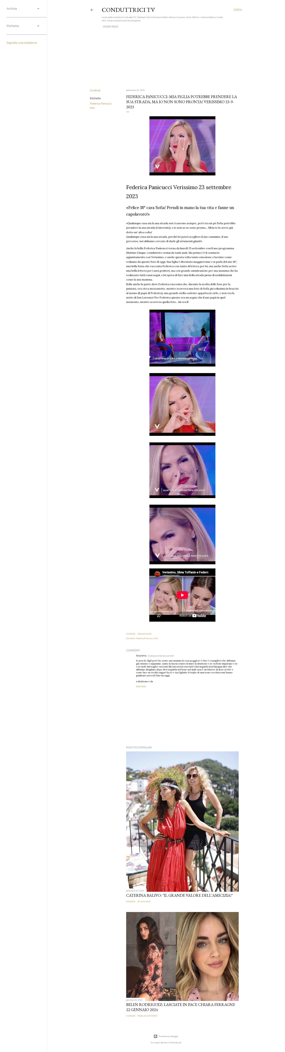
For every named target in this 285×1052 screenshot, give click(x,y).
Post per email (144, 633)
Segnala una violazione (22, 42)
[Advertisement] (166, 58)
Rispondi (141, 686)
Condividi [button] (95, 90)
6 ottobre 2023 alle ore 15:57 (161, 656)
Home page (110, 26)
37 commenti (144, 901)
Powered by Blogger (168, 1036)
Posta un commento (147, 1015)
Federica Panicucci (100, 103)
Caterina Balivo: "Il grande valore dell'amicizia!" (179, 895)
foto (92, 107)
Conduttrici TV (128, 10)
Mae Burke (176, 1042)
